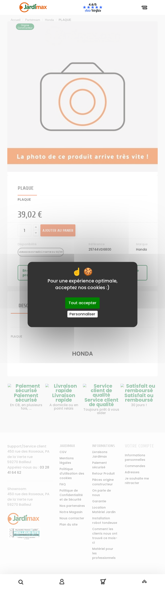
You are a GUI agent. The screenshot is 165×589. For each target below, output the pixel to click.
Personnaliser (82, 314)
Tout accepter (82, 302)
